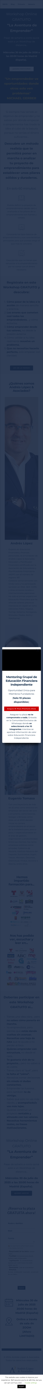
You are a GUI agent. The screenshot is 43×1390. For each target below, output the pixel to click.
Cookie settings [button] (31, 1383)
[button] (38, 650)
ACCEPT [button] (21, 1386)
